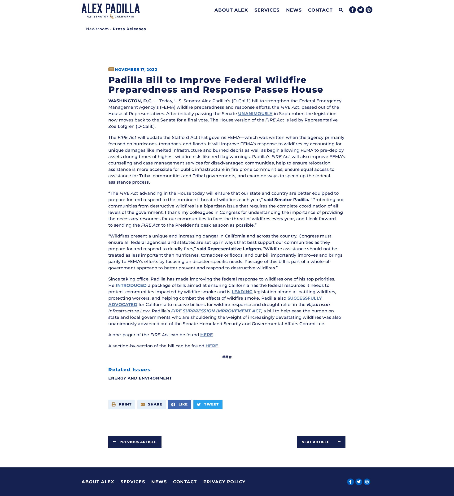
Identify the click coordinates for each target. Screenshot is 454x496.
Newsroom (97, 29)
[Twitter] (360, 9)
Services (267, 10)
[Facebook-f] (352, 9)
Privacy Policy (224, 481)
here (206, 334)
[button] (341, 10)
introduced (131, 285)
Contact (320, 10)
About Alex (231, 10)
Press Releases (129, 29)
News (294, 10)
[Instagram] (369, 9)
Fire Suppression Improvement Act (216, 311)
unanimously (255, 113)
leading (242, 291)
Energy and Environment (140, 378)
